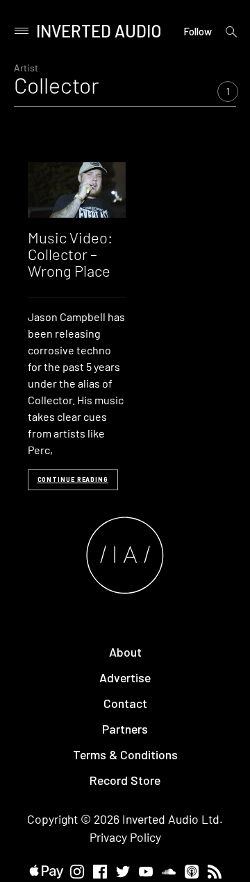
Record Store (125, 780)
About (125, 651)
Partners (125, 728)
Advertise (125, 677)
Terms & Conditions (125, 754)
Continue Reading (73, 479)
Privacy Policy (125, 837)
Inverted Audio (99, 31)
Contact (125, 703)
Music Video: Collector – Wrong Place (70, 253)
